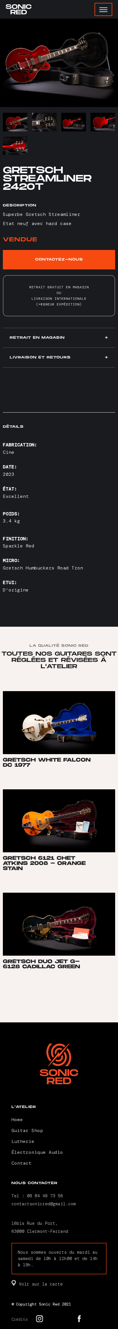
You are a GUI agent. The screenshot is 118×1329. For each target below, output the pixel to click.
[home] (19, 9)
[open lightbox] (59, 63)
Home (17, 1120)
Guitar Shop (27, 1130)
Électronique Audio (37, 1152)
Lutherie (22, 1141)
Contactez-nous (59, 259)
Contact (21, 1163)
